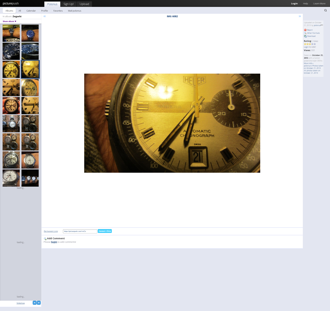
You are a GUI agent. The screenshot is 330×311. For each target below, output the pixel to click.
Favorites (58, 10)
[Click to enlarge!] (172, 123)
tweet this (105, 231)
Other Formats (313, 33)
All (20, 10)
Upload (84, 4)
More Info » (309, 63)
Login (294, 3)
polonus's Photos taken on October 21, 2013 (313, 66)
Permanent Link (51, 231)
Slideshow (21, 303)
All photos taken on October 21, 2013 (312, 71)
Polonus (52, 4)
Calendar (31, 10)
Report (310, 30)
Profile (44, 10)
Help (305, 3)
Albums (9, 10)
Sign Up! (69, 4)
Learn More (320, 3)
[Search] (325, 10)
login (54, 241)
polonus (317, 25)
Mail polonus (74, 10)
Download (311, 36)
